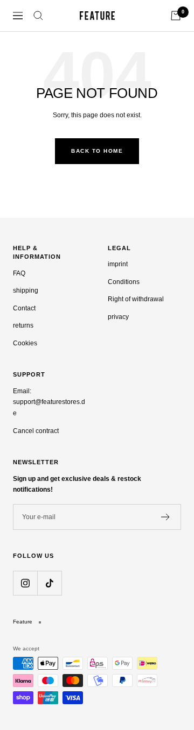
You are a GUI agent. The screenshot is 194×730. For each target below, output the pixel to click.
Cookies (25, 343)
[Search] (38, 15)
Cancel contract (36, 431)
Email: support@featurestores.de (49, 402)
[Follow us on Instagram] (25, 583)
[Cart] (175, 15)
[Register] (165, 517)
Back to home (97, 151)
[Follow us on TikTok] (49, 583)
